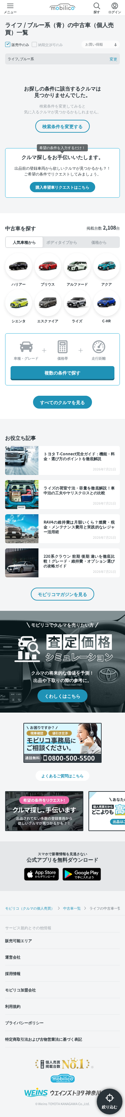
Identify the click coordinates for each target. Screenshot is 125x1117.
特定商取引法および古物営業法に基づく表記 (43, 1039)
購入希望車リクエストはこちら (62, 187)
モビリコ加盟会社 (20, 989)
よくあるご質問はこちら (62, 775)
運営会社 (13, 957)
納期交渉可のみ (50, 44)
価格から (99, 242)
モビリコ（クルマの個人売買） (29, 908)
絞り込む (109, 1106)
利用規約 (13, 1006)
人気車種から (24, 242)
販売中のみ (20, 44)
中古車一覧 (72, 908)
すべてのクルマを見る (62, 402)
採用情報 (13, 973)
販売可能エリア (18, 940)
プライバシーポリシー (24, 1022)
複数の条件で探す (62, 372)
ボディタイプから (61, 242)
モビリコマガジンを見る (62, 594)
